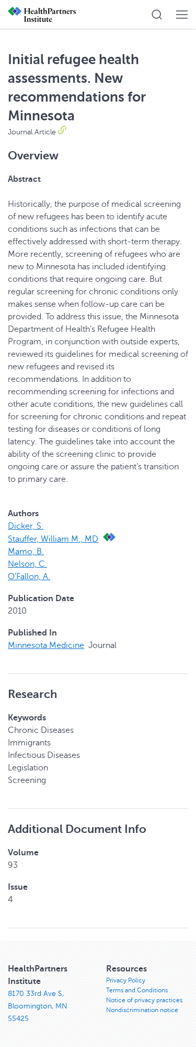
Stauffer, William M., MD (53, 539)
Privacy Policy (125, 980)
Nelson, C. (27, 564)
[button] (157, 14)
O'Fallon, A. (29, 576)
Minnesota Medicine (46, 645)
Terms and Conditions (137, 990)
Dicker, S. (25, 526)
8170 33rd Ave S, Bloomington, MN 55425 (37, 1006)
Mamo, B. (26, 551)
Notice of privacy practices (144, 1000)
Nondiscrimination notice (142, 1010)
